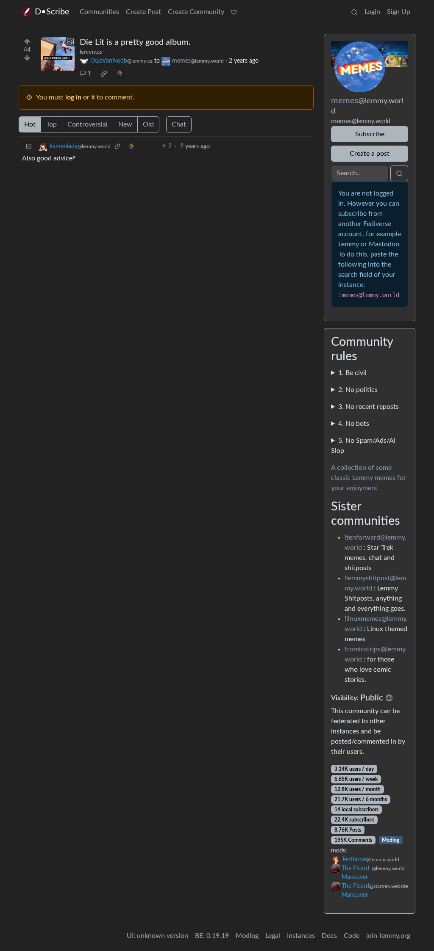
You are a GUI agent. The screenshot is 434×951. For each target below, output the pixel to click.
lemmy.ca (91, 52)
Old (148, 124)
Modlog (390, 840)
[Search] (354, 11)
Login (372, 11)
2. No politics (358, 389)
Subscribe (369, 134)
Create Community (196, 11)
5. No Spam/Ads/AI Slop (363, 445)
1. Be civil (352, 372)
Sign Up (398, 11)
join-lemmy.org (388, 935)
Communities (99, 11)
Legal (272, 935)
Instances (301, 935)
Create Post (143, 11)
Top (51, 124)
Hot (30, 124)
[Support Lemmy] (234, 11)
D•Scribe (52, 12)
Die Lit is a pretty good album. (135, 42)
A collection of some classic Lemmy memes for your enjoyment (368, 477)
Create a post (369, 153)
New (125, 124)
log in (73, 97)
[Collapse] (29, 146)
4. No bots (353, 423)
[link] (104, 74)
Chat (179, 124)
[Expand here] (58, 54)
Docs (329, 935)
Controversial (87, 124)
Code (351, 935)
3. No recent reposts (368, 406)
